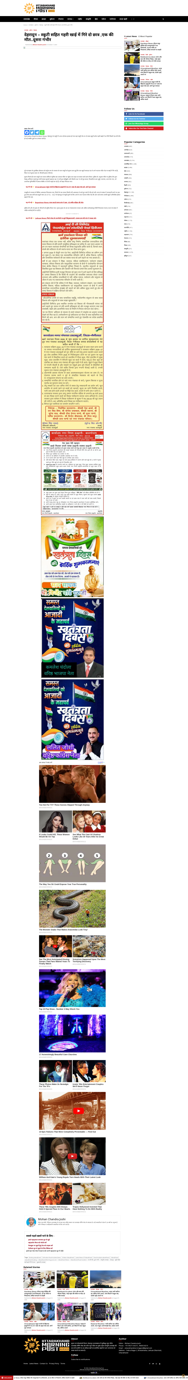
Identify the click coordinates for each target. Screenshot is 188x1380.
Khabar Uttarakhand (68, 1257)
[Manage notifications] (183, 1375)
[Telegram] (37, 132)
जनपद (69, 19)
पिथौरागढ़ (127, 203)
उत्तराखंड (27, 19)
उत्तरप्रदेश (126, 157)
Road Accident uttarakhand (101, 1257)
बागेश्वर (126, 210)
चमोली (126, 178)
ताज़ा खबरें (123, 19)
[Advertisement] (72, 113)
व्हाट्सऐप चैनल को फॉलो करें (37, 1242)
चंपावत (126, 174)
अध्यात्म (126, 146)
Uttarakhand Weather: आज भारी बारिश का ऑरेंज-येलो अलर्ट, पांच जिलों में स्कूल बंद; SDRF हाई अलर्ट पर (105, 1279)
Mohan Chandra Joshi (39, 45)
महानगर (126, 217)
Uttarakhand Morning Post (96, 1368)
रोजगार (61, 19)
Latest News (33, 1363)
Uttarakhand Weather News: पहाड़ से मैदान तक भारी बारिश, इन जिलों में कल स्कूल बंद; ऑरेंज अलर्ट (72, 1311)
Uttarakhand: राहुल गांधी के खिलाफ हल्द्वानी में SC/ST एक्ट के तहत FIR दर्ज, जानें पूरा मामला (39, 1311)
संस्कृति (88, 19)
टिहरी (64, 1289)
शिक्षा (125, 245)
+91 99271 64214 (131, 1346)
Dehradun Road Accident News (52, 1257)
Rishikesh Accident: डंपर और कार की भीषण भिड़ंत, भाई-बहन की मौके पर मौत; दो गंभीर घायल (72, 1279)
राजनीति (126, 227)
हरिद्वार (30, 1289)
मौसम (36, 19)
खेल (96, 19)
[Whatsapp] (42, 132)
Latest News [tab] (131, 36)
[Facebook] (26, 132)
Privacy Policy (54, 1363)
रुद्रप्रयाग (126, 234)
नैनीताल (31, 1321)
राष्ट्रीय (80, 19)
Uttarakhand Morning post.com (47, 1260)
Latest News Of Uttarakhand (84, 1257)
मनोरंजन (113, 19)
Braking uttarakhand (35, 1257)
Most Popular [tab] (146, 36)
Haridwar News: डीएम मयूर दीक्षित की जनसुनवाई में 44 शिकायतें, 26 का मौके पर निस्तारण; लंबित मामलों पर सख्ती (39, 1279)
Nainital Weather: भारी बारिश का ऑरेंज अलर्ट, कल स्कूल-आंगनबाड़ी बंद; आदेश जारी (105, 1311)
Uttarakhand (114, 1257)
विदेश (125, 242)
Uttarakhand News (63, 1260)
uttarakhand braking (31, 1260)
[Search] (163, 19)
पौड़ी (125, 206)
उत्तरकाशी (127, 153)
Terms (62, 1363)
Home (26, 1363)
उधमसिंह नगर (128, 164)
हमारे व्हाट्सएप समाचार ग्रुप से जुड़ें (39, 1240)
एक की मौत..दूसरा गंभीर (93, 1260)
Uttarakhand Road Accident (78, 1260)
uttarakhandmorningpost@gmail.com (138, 1348)
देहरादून (35, 30)
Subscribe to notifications (80, 1359)
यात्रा (125, 224)
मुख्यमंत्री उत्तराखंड (41, 1262)
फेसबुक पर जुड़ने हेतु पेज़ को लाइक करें (40, 1245)
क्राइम (44, 19)
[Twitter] (32, 132)
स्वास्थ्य (126, 252)
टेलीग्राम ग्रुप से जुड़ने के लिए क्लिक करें (40, 1248)
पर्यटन (104, 19)
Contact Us (44, 1363)
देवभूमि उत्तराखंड (105, 1260)
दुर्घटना (52, 19)
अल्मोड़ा (126, 150)
